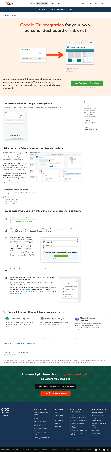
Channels (51, 9)
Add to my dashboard (17, 138)
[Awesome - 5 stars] (15, 355)
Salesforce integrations (98, 415)
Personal (94, 122)
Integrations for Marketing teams (78, 420)
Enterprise (61, 9)
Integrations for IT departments (78, 430)
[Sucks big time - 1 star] (5, 355)
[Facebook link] (96, 450)
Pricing (52, 3)
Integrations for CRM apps (77, 415)
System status (44, 449)
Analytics (87, 122)
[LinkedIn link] (104, 450)
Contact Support (59, 415)
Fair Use (36, 362)
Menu (102, 3)
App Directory (59, 420)
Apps (8, 15)
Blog (58, 3)
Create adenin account (57, 393)
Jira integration (96, 433)
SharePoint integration (97, 412)
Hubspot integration (97, 420)
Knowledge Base (59, 418)
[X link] (100, 450)
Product (19, 3)
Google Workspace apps (91, 129)
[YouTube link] (108, 450)
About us (57, 423)
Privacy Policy (5, 449)
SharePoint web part (32, 291)
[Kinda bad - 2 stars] (7, 355)
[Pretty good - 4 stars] (12, 355)
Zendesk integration (97, 430)
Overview (42, 9)
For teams (29, 3)
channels (27, 289)
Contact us (5, 415)
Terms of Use (25, 449)
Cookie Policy (15, 449)
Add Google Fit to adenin (89, 83)
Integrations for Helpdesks (77, 423)
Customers (58, 426)
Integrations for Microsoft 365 (78, 417)
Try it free (93, 3)
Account (84, 3)
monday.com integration (98, 418)
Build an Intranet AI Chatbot (41, 421)
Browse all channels (24, 343)
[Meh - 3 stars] (10, 355)
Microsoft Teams (15, 293)
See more (7, 343)
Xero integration (96, 427)
